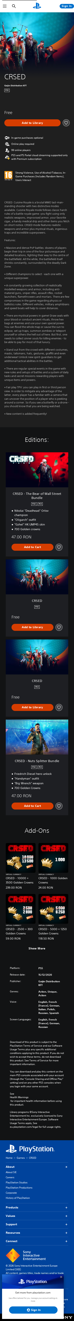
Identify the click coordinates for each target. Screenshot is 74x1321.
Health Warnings (19, 1097)
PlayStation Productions (19, 1187)
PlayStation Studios (17, 1182)
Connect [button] (11, 1241)
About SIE (11, 1172)
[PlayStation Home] (37, 6)
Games (21, 1158)
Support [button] (11, 1224)
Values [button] (10, 1216)
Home (9, 1158)
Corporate (11, 1192)
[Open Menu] (4, 6)
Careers (10, 1177)
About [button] (10, 1167)
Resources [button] (13, 1233)
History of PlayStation (18, 1198)
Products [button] (12, 1207)
